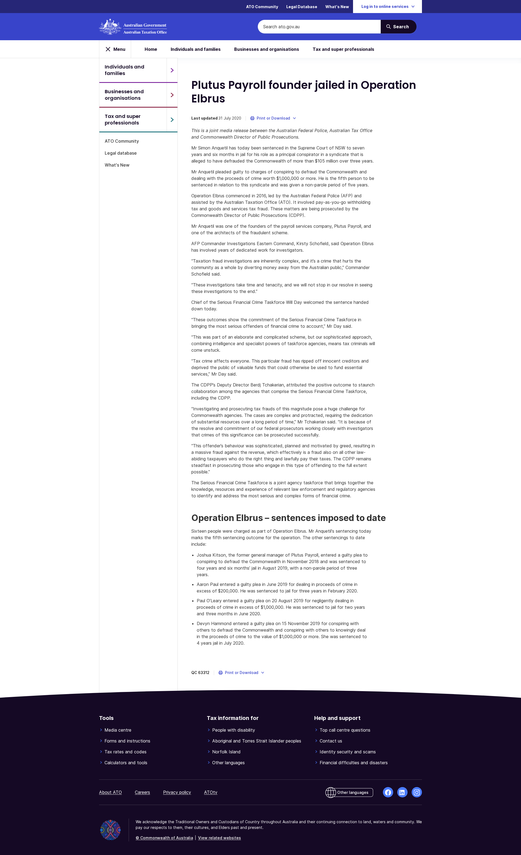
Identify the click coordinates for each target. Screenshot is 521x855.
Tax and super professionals (343, 49)
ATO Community (262, 6)
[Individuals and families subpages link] (172, 70)
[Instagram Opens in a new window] (417, 792)
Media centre (117, 730)
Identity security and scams (348, 751)
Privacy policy (177, 792)
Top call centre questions (345, 730)
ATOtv (210, 792)
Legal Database (301, 6)
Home (151, 49)
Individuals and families (196, 49)
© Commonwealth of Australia (164, 837)
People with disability (233, 730)
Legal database (121, 153)
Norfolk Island (226, 751)
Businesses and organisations (266, 49)
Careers (142, 792)
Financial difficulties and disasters (354, 762)
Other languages (228, 762)
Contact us (331, 741)
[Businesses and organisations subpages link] (172, 95)
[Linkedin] (402, 792)
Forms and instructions (127, 741)
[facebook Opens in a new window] (388, 792)
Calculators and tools (125, 762)
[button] (273, 118)
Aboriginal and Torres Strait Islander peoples (256, 741)
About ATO (110, 792)
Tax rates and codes (125, 751)
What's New (337, 6)
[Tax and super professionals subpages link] (172, 120)
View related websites (219, 837)
